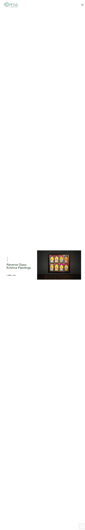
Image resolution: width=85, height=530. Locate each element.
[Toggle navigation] (82, 5)
